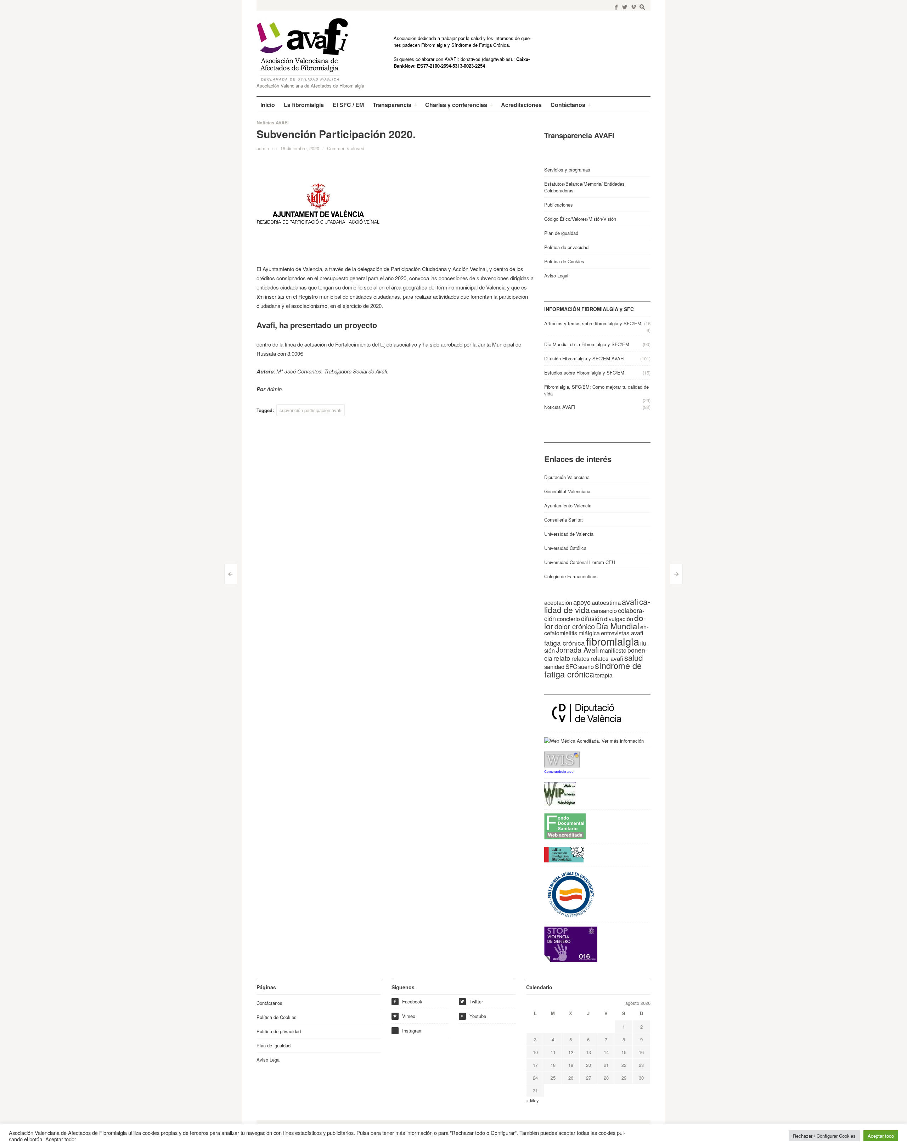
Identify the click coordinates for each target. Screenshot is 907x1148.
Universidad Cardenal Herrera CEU (579, 562)
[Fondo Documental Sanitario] (565, 825)
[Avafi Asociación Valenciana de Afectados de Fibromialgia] (308, 49)
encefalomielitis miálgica (596, 630)
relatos (580, 658)
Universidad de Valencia (568, 533)
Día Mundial (617, 625)
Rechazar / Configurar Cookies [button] (824, 1135)
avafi (630, 601)
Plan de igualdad (561, 233)
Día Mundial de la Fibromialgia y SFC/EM (586, 344)
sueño (586, 666)
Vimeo (404, 1016)
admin (263, 148)
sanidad (554, 666)
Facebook (407, 1001)
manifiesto (613, 650)
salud (633, 657)
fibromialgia (612, 641)
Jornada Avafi (577, 650)
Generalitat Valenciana (567, 491)
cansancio (604, 610)
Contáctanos (269, 1003)
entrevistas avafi (622, 633)
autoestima (606, 602)
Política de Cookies (564, 261)
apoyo (582, 602)
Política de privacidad (566, 247)
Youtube (473, 1016)
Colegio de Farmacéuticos (571, 576)
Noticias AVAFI (273, 122)
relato (561, 658)
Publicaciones (558, 204)
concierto (568, 619)
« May (532, 1100)
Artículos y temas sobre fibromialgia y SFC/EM (592, 323)
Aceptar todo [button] (881, 1135)
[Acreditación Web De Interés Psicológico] (560, 793)
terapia (604, 675)
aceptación (558, 602)
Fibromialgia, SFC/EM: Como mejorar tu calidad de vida (596, 390)
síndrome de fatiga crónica (593, 669)
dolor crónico (574, 626)
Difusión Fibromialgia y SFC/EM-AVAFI (584, 358)
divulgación (618, 618)
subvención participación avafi (311, 410)
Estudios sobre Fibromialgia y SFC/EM (584, 372)
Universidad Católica (565, 548)
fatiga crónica (564, 642)
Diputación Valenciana (567, 477)
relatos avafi (607, 658)
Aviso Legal (556, 275)
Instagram (412, 1030)
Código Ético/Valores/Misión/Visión (580, 218)
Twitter (471, 1001)
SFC (571, 666)
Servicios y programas (567, 169)
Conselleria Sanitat (563, 519)
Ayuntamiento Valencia (567, 505)
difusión (592, 618)
